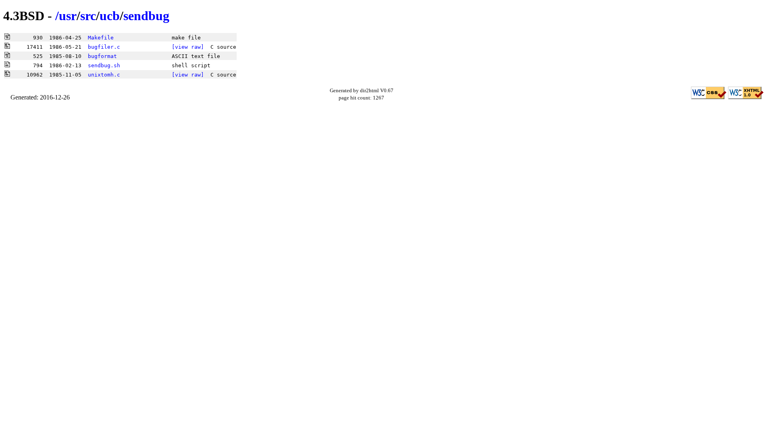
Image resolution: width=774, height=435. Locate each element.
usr (68, 15)
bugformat (102, 56)
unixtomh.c (104, 75)
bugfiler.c (104, 47)
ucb (110, 15)
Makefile (101, 38)
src (88, 15)
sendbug (146, 15)
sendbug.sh (104, 65)
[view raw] (188, 47)
